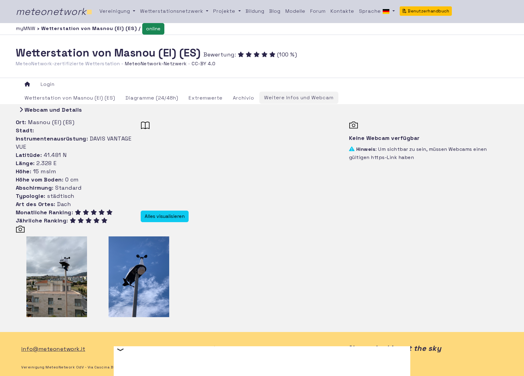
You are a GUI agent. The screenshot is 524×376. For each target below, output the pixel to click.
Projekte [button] (225, 11)
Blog (274, 11)
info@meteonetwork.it (53, 348)
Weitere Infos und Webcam (299, 97)
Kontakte (342, 11)
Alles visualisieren (165, 216)
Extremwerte (206, 98)
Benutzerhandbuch (428, 11)
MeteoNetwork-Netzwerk (156, 63)
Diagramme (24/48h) (152, 98)
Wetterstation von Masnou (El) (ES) (70, 98)
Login (48, 84)
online (153, 28)
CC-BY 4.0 (204, 63)
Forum (318, 11)
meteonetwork (54, 11)
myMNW (26, 28)
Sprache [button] (370, 11)
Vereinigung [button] (115, 11)
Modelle (295, 11)
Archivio (243, 98)
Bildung (255, 11)
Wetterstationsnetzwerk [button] (172, 11)
